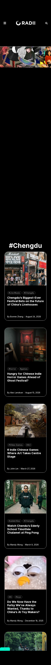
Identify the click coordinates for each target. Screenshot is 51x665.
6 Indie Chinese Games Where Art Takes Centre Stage (24, 453)
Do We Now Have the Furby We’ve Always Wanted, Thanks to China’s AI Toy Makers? (23, 607)
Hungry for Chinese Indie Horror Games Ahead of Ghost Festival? (24, 377)
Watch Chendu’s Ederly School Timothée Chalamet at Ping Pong (23, 529)
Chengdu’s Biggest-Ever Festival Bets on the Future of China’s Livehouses (25, 301)
